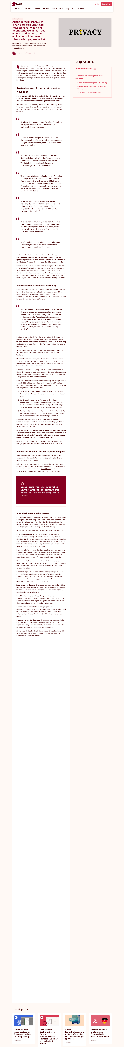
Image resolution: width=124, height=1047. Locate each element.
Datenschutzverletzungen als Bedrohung (92, 83)
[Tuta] (17, 4)
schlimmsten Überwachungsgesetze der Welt (40, 101)
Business (46, 9)
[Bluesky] (84, 62)
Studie (26, 105)
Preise (37, 9)
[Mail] (88, 62)
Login (97, 4)
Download (28, 9)
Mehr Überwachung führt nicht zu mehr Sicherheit (44, 444)
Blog (67, 9)
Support (81, 9)
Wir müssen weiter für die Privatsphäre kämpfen (91, 88)
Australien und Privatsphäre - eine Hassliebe (89, 77)
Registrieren (106, 4)
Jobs (73, 9)
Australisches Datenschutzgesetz (89, 93)
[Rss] (92, 62)
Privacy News (17, 19)
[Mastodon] (80, 62)
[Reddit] (76, 62)
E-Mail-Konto (46, 469)
